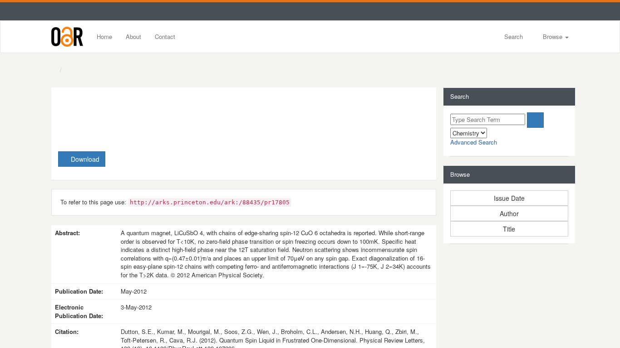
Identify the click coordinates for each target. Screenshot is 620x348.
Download (84, 159)
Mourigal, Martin (279, 126)
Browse (552, 36)
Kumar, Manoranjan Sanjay (196, 126)
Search (512, 36)
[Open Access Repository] (67, 37)
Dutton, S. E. (119, 126)
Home (104, 36)
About (133, 36)
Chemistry (79, 70)
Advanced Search (473, 142)
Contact (165, 36)
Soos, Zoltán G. (341, 126)
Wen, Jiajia (394, 126)
